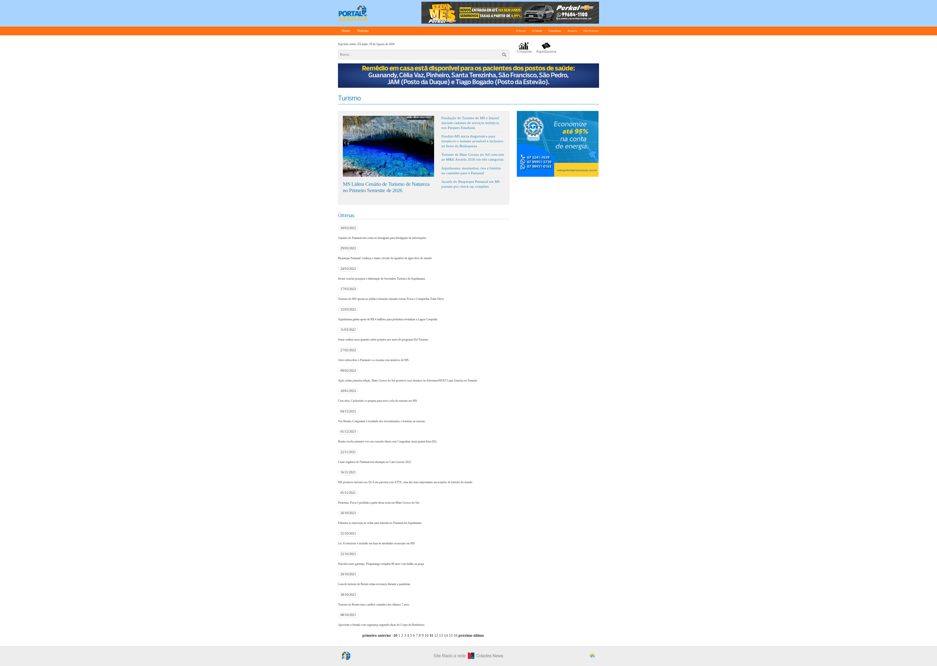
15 (451, 635)
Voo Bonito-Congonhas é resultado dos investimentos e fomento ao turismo (381, 421)
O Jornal (521, 30)
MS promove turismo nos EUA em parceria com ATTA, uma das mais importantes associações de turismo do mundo (405, 482)
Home (346, 31)
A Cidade (537, 30)
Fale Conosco (591, 30)
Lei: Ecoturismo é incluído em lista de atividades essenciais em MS (376, 543)
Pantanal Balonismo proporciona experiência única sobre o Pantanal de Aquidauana (387, 187)
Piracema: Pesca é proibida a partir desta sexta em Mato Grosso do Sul (378, 502)
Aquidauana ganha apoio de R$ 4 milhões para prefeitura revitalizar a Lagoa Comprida (387, 319)
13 (441, 635)
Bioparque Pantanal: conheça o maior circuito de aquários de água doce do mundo (385, 258)
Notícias (362, 31)
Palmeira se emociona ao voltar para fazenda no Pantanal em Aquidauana (379, 523)
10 (426, 635)
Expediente (555, 30)
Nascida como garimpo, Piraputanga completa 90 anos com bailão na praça (381, 564)
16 (456, 635)
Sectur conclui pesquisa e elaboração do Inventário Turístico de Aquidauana (381, 278)
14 (446, 635)
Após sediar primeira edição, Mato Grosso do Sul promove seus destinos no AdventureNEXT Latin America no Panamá (407, 380)
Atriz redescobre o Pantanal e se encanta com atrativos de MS (373, 360)
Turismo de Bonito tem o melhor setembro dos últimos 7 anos (373, 604)
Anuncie (572, 30)
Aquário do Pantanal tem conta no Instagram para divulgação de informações (382, 238)
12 (436, 635)
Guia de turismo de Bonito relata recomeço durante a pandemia (374, 584)
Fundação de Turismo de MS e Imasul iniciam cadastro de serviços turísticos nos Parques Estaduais (470, 122)
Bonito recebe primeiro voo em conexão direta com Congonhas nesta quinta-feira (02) (387, 441)
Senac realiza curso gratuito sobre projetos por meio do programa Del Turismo (383, 339)
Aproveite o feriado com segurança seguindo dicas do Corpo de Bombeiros (381, 625)
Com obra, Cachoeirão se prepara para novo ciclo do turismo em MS (377, 400)
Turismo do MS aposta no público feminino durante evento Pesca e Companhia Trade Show (391, 299)
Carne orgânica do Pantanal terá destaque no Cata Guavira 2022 (374, 462)
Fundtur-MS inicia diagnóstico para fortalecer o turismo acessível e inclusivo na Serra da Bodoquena (472, 141)
